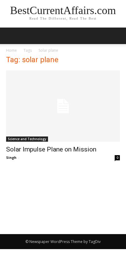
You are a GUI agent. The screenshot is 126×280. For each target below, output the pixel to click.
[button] (117, 36)
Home (11, 50)
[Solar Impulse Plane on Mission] (63, 106)
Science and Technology (27, 139)
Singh (11, 157)
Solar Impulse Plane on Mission (51, 149)
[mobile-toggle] (10, 36)
